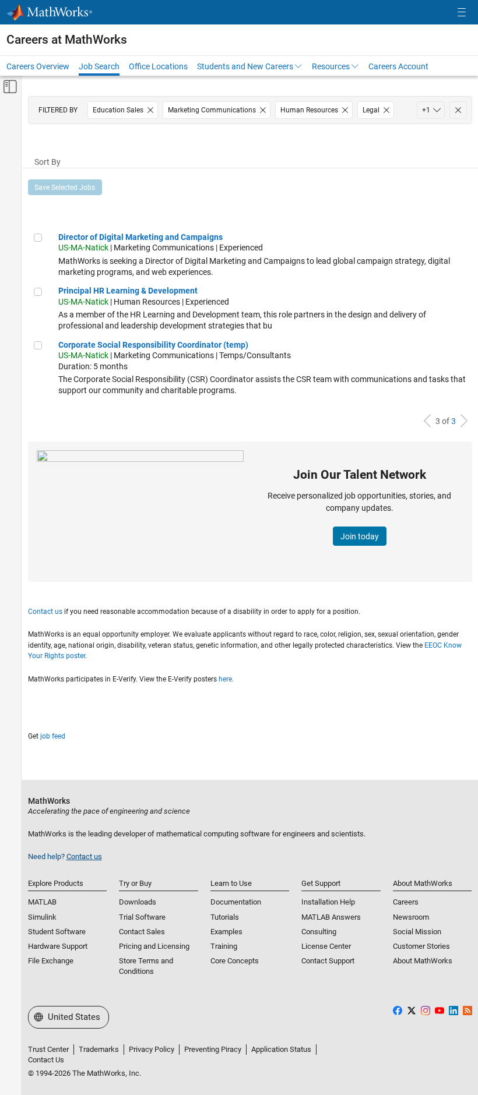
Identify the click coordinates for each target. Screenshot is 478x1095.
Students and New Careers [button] (245, 66)
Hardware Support (57, 946)
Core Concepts (234, 960)
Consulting (318, 931)
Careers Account (398, 66)
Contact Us (46, 1059)
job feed (52, 736)
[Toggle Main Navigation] (461, 12)
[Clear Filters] (458, 110)
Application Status (281, 1049)
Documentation (235, 902)
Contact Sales (142, 931)
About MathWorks (422, 960)
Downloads (137, 902)
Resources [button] (331, 66)
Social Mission (417, 931)
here (225, 679)
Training (223, 946)
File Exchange (50, 960)
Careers (406, 902)
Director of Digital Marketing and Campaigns (140, 237)
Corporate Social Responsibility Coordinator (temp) (153, 344)
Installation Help (328, 902)
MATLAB (42, 902)
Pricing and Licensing (154, 946)
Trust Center (48, 1049)
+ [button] (426, 110)
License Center (326, 946)
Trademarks (99, 1049)
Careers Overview (37, 66)
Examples (226, 931)
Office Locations (158, 66)
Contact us (45, 611)
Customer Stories (421, 946)
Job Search (99, 66)
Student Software (57, 931)
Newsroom (411, 917)
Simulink (42, 917)
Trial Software (142, 917)
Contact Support (327, 960)
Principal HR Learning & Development (128, 290)
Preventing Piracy (212, 1049)
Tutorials (224, 917)
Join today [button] (359, 536)
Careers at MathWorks (66, 40)
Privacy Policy (151, 1049)
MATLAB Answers (331, 917)
